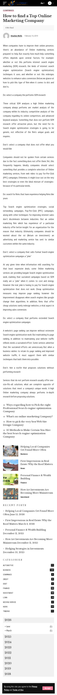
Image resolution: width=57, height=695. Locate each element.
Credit (28, 579)
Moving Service (28, 602)
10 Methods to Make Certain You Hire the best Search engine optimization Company (27, 433)
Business (24, 454)
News (23, 468)
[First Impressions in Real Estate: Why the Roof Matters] (10, 465)
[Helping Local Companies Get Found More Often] (10, 450)
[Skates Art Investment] (18, 3)
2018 (8, 674)
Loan (28, 597)
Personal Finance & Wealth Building (25, 529)
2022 (8, 652)
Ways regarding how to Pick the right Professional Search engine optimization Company (27, 408)
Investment (25, 497)
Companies (8, 10)
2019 (8, 668)
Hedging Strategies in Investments (24, 548)
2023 (8, 647)
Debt (28, 583)
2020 (8, 663)
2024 (8, 642)
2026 (8, 620)
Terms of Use (18, 690)
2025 (8, 636)
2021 (8, 658)
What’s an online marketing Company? (29, 416)
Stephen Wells (16, 36)
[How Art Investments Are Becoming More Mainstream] (10, 493)
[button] (47, 688)
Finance (24, 483)
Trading (28, 611)
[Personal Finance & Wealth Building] (10, 479)
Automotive (28, 565)
